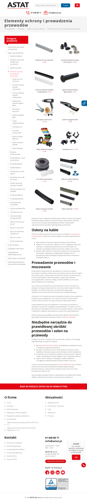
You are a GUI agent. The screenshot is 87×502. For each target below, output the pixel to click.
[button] (83, 465)
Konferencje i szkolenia (56, 406)
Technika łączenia (16, 212)
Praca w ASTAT (12, 459)
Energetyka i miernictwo (16, 249)
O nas (9, 403)
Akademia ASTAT (53, 403)
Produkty (21, 29)
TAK (76, 457)
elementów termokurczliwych (48, 345)
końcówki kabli (70, 317)
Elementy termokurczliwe (15, 153)
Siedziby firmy (12, 456)
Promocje (51, 416)
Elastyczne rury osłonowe (17, 80)
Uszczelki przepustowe (16, 132)
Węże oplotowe (17, 148)
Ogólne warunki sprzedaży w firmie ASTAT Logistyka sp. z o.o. (21, 429)
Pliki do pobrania (12, 409)
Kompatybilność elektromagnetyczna (15, 253)
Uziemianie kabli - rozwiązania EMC (16, 217)
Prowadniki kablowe (16, 199)
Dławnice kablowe (16, 56)
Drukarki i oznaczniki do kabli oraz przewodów (17, 62)
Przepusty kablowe (16, 195)
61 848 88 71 (52, 437)
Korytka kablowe (15, 168)
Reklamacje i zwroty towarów (17, 413)
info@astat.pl (53, 441)
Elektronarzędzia (15, 68)
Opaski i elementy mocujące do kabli (16, 184)
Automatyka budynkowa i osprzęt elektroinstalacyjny (17, 263)
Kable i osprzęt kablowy (36, 29)
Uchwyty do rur (17, 127)
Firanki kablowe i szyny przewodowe (17, 159)
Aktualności (51, 413)
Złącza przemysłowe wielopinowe (17, 232)
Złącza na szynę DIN (16, 228)
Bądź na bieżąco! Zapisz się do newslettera (43, 386)
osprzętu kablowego (64, 364)
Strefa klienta (11, 419)
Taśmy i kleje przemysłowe (16, 258)
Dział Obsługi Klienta (14, 446)
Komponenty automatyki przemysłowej (16, 48)
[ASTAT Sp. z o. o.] (18, 5)
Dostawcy (10, 406)
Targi (49, 409)
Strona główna (9, 29)
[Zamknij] (85, 441)
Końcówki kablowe (16, 164)
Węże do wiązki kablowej (17, 137)
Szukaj (65, 5)
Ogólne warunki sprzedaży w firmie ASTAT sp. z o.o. (23, 423)
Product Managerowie (14, 453)
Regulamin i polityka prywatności (18, 416)
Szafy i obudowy (13, 245)
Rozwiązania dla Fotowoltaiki (15, 203)
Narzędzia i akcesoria (16, 110)
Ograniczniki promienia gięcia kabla (17, 103)
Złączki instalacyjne (16, 241)
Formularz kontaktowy (14, 443)
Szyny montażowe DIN (17, 208)
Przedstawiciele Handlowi (15, 449)
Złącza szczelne (15, 237)
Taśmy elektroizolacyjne (18, 122)
